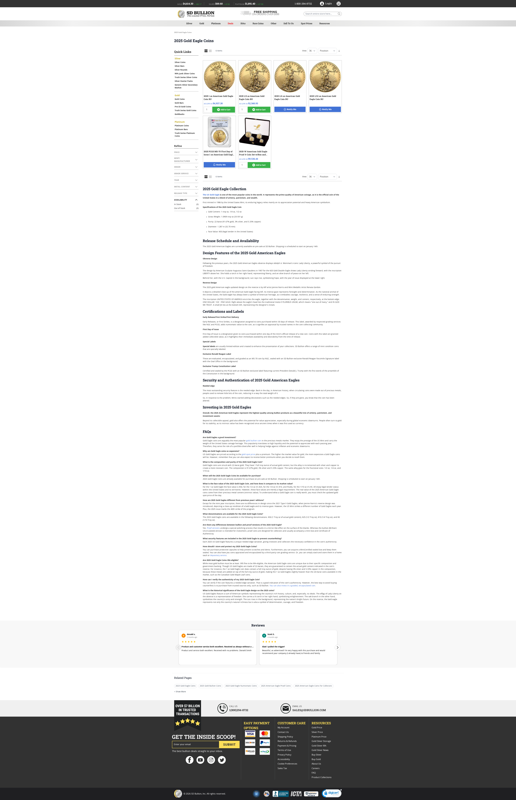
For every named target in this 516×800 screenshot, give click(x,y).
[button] (332, 794)
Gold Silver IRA (319, 746)
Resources (324, 23)
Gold (201, 23)
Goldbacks (179, 114)
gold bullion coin (253, 441)
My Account (283, 728)
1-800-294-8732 (303, 3)
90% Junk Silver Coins (185, 73)
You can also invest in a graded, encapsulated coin (292, 586)
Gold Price (317, 728)
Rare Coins (258, 23)
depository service (218, 555)
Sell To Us (289, 23)
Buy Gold (316, 759)
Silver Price (317, 732)
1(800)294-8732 (238, 710)
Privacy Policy (284, 755)
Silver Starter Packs (184, 81)
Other (273, 23)
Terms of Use (284, 750)
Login (328, 3)
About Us (316, 764)
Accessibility (284, 759)
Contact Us (283, 732)
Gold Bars (179, 103)
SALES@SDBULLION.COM (309, 710)
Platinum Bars (181, 129)
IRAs (243, 23)
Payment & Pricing (287, 746)
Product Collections (322, 777)
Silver (189, 23)
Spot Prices (306, 23)
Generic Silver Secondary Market (186, 86)
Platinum (216, 23)
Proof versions (213, 528)
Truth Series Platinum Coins (185, 134)
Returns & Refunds (287, 741)
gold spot (246, 454)
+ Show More (180, 692)
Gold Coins (180, 99)
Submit (229, 744)
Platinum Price (319, 737)
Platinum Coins (182, 125)
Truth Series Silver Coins (186, 77)
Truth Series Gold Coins (185, 110)
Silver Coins (180, 62)
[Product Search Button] (339, 13)
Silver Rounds (181, 69)
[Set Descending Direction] (339, 50)
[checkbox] (206, 51)
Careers (316, 768)
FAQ (314, 773)
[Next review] (337, 647)
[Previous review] (178, 647)
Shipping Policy (285, 737)
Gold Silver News (320, 750)
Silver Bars (179, 66)
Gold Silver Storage (321, 741)
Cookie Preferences (287, 764)
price (253, 454)
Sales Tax (282, 768)
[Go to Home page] (196, 14)
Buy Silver (316, 755)
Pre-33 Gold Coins (183, 106)
